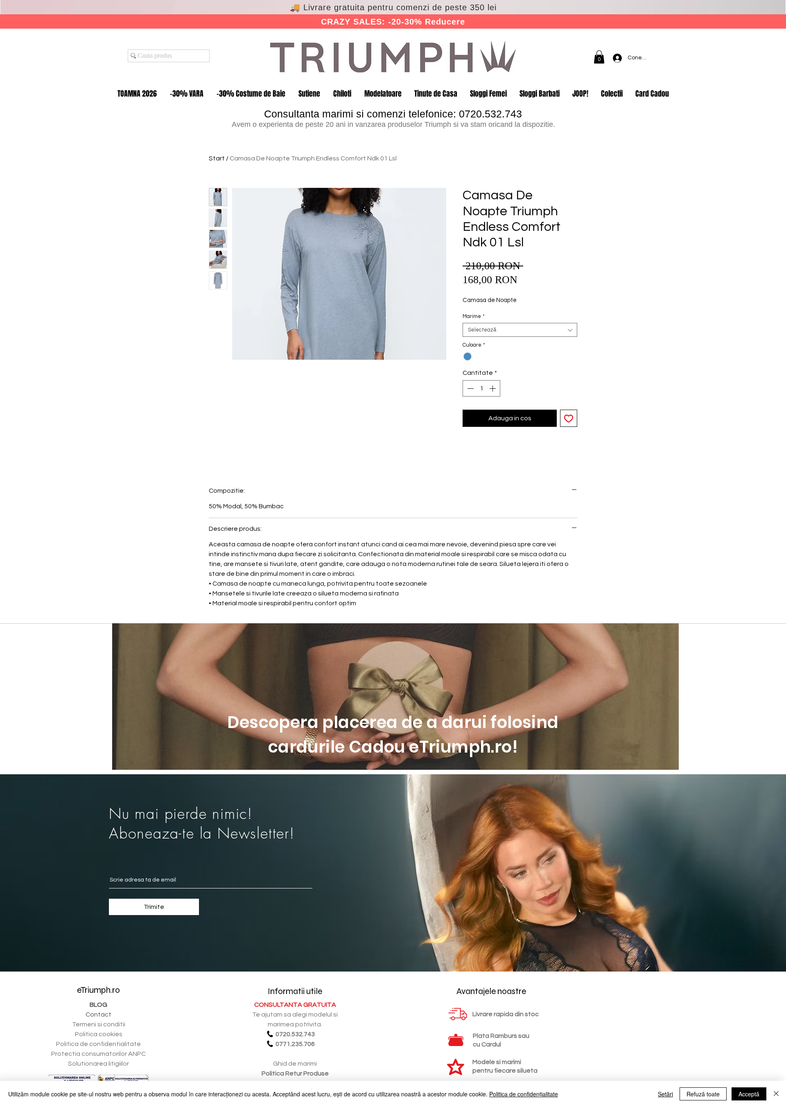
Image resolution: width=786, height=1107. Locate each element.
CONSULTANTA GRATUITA (295, 1004)
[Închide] (776, 1093)
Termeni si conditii (98, 1024)
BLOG (98, 1004)
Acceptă (749, 1094)
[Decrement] (469, 388)
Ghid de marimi (295, 1063)
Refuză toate (703, 1094)
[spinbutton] (481, 388)
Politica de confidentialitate (98, 1044)
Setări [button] (665, 1094)
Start (217, 158)
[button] (599, 56)
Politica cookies (98, 1034)
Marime (474, 316)
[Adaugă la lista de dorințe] (568, 418)
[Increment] (493, 388)
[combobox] (520, 330)
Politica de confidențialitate (523, 1094)
